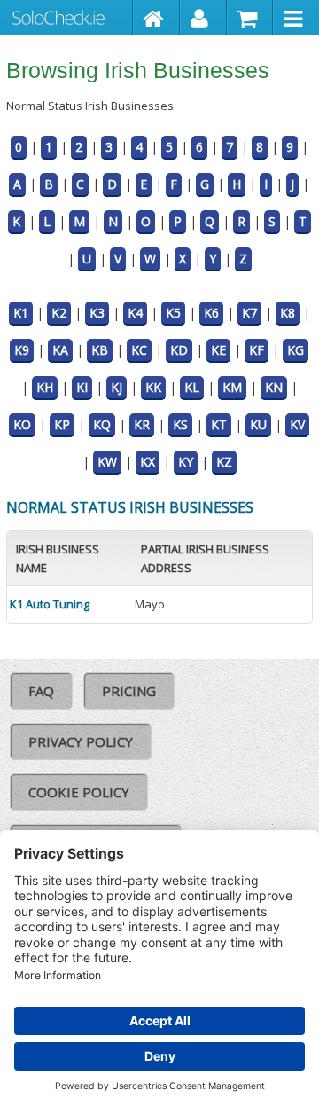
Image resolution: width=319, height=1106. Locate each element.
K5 (173, 312)
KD (179, 349)
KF (256, 349)
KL (191, 387)
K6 (211, 312)
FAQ (41, 691)
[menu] (296, 17)
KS (180, 424)
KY (185, 461)
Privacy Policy (80, 741)
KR (142, 424)
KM (232, 387)
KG (295, 349)
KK (153, 387)
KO (22, 424)
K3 (97, 312)
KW (107, 461)
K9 (21, 349)
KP (62, 424)
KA (60, 349)
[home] (156, 17)
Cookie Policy (78, 792)
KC (139, 349)
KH (44, 387)
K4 (135, 312)
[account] (203, 17)
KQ (102, 424)
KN (274, 387)
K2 (58, 312)
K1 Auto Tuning (49, 604)
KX (147, 461)
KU (258, 424)
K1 (20, 312)
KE (218, 349)
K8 (287, 312)
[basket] (250, 17)
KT (219, 424)
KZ (224, 461)
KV (297, 424)
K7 (249, 312)
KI (82, 387)
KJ (116, 387)
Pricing (129, 691)
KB (99, 349)
